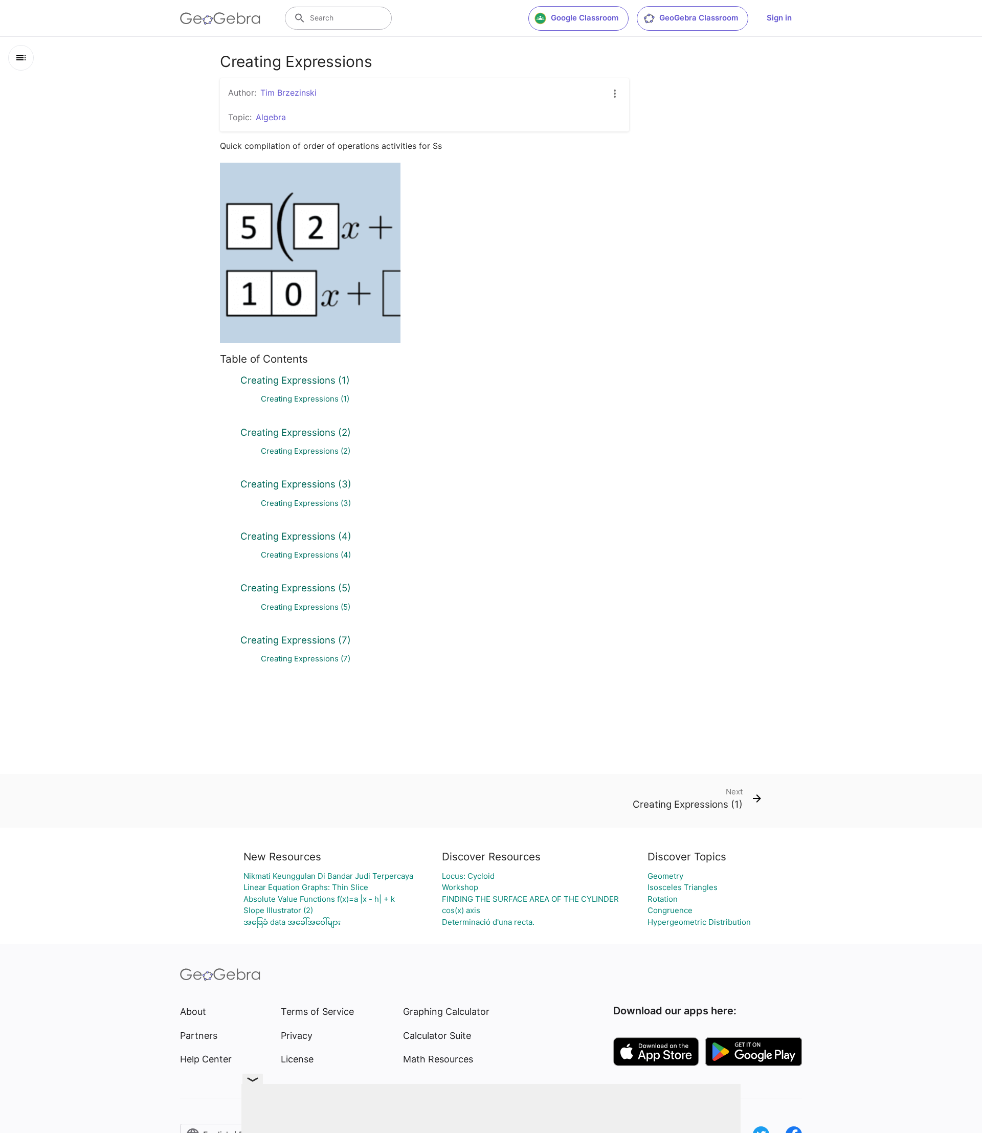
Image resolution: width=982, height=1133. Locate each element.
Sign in (779, 18)
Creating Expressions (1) (295, 380)
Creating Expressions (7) (295, 640)
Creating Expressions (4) (295, 536)
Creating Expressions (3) (295, 484)
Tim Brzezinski (288, 92)
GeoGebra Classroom (698, 18)
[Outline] (21, 58)
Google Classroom (584, 18)
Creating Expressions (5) (295, 587)
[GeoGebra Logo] (220, 18)
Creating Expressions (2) (295, 432)
